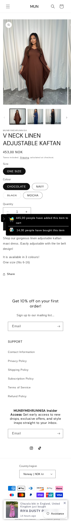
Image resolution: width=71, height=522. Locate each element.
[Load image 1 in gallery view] (17, 116)
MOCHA (32, 195)
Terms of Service (19, 387)
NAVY (40, 186)
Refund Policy (17, 396)
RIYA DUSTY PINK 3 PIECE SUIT (42, 511)
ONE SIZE (14, 171)
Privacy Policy (17, 360)
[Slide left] (4, 117)
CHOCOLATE (16, 186)
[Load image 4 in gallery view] (35, 116)
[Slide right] (66, 117)
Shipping (24, 157)
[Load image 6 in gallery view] (53, 116)
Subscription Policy (21, 378)
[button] (8, 6)
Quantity (8, 204)
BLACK (14, 196)
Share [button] (11, 274)
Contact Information (21, 351)
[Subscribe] (58, 326)
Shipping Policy (18, 369)
